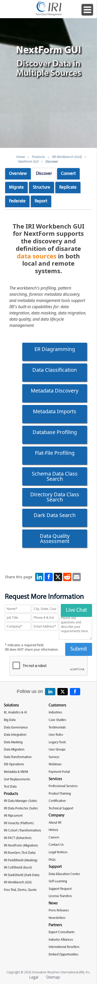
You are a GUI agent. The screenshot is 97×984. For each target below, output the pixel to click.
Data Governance (16, 727)
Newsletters (57, 918)
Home (20, 156)
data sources (36, 256)
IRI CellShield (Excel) (18, 867)
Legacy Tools (57, 742)
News (53, 903)
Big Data (10, 720)
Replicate (68, 187)
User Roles (56, 735)
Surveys (54, 757)
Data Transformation (18, 757)
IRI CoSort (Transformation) (22, 830)
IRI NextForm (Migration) (21, 845)
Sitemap (53, 977)
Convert (68, 173)
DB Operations (14, 764)
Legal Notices (58, 852)
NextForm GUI (28, 161)
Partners (55, 925)
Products (38, 156)
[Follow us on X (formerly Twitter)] (62, 691)
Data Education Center (64, 874)
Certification (57, 801)
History (53, 830)
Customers (57, 705)
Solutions (11, 705)
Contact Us (56, 845)
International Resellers (64, 947)
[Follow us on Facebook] (75, 691)
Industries (55, 712)
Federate (17, 201)
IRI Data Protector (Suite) (21, 808)
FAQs (52, 860)
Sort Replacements (17, 779)
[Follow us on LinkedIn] (50, 691)
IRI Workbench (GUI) (67, 156)
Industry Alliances (61, 939)
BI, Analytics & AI (15, 712)
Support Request (60, 889)
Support (55, 867)
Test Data (10, 786)
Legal (33, 977)
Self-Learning (58, 881)
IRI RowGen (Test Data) (20, 853)
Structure (41, 187)
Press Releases (59, 910)
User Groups (57, 749)
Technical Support (61, 808)
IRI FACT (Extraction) (18, 838)
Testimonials (57, 727)
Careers (54, 837)
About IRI (55, 822)
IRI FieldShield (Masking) (21, 860)
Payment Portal (59, 772)
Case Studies (57, 720)
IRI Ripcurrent (13, 815)
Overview (18, 173)
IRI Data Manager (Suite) (20, 801)
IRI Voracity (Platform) (19, 823)
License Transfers (60, 896)
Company (56, 815)
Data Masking (13, 742)
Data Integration (15, 735)
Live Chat (76, 610)
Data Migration (14, 749)
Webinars (55, 764)
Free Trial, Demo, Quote (20, 890)
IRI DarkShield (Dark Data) (22, 875)
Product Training (60, 793)
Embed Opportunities (63, 954)
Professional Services (63, 786)
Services (55, 779)
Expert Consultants (61, 932)
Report (41, 201)
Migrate (16, 187)
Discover (52, 161)
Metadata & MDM (16, 772)
